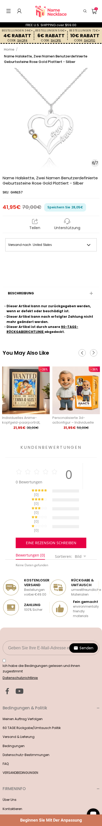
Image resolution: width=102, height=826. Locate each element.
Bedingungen (14, 727)
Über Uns (9, 781)
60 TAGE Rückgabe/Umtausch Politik (32, 709)
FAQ (6, 745)
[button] (8, 11)
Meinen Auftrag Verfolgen (23, 700)
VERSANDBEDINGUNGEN (20, 754)
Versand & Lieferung (19, 718)
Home (9, 49)
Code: (17, 40)
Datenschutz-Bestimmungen (26, 736)
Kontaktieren (12, 790)
